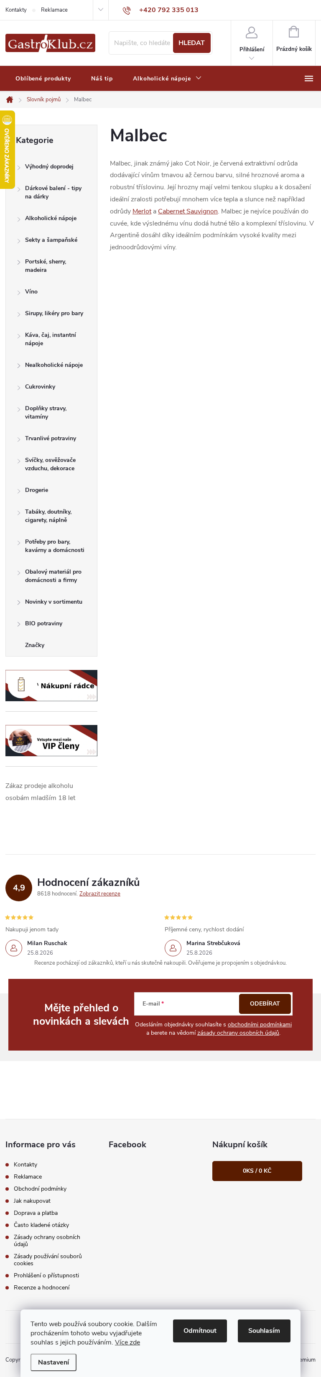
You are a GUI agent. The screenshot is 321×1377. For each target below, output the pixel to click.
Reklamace (54, 10)
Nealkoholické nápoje (54, 365)
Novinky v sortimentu (53, 602)
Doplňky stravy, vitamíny (45, 412)
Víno (31, 292)
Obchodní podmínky (40, 1189)
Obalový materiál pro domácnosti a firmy (53, 576)
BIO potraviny (43, 623)
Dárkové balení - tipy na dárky (53, 192)
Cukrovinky (40, 387)
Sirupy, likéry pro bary (54, 313)
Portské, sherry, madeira (45, 266)
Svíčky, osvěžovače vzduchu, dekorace (50, 464)
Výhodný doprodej (49, 167)
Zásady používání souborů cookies (48, 1259)
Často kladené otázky (41, 1225)
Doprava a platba (36, 1213)
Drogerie (36, 490)
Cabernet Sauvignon (188, 211)
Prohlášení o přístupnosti (46, 1275)
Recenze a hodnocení (41, 1288)
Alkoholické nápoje (50, 218)
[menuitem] (43, 79)
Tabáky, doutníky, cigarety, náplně (48, 516)
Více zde (127, 1342)
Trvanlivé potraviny (50, 438)
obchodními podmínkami (260, 1024)
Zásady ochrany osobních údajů (47, 1240)
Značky (34, 645)
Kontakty (16, 10)
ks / (257, 1171)
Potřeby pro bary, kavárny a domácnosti (54, 546)
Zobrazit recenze (99, 894)
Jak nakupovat (32, 1201)
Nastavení (53, 1362)
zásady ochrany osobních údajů (238, 1033)
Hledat (191, 43)
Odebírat (265, 1004)
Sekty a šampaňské (51, 240)
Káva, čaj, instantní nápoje (50, 339)
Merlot (141, 211)
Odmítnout (200, 1330)
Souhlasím (264, 1330)
